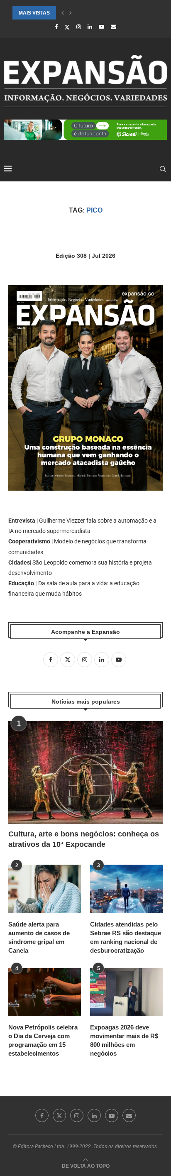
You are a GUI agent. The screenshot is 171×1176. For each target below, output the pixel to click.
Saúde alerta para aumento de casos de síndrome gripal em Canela (39, 937)
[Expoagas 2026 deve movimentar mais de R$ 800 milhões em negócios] (126, 992)
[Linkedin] (90, 27)
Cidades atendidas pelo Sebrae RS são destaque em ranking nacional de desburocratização (125, 937)
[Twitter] (67, 27)
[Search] (163, 169)
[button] (62, 13)
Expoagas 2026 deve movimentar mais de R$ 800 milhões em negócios (124, 1040)
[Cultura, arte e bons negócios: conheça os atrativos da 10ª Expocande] (85, 772)
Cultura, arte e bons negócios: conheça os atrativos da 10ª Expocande (83, 839)
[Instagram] (78, 27)
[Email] (113, 27)
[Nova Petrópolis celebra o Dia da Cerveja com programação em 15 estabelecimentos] (44, 992)
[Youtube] (101, 27)
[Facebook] (56, 27)
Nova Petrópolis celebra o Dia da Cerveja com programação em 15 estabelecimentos (43, 1040)
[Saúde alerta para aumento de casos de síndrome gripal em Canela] (44, 889)
